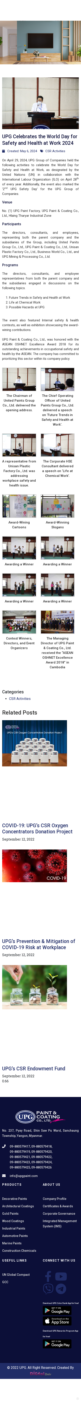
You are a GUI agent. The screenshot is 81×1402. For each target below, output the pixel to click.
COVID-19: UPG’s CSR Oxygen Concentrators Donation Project (37, 829)
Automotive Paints (15, 1236)
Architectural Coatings (18, 1206)
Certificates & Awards (58, 1206)
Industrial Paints (13, 1228)
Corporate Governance (59, 1213)
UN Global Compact (16, 1274)
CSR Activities (55, 151)
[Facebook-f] (48, 1276)
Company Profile (54, 1199)
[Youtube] (61, 1276)
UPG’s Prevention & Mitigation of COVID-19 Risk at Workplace (38, 944)
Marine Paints (12, 1243)
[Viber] (48, 1288)
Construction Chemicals (19, 1250)
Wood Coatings (13, 1221)
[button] (77, 1398)
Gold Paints (10, 1213)
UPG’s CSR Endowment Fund (33, 1069)
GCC (5, 1282)
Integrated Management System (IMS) (60, 1223)
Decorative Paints (14, 1199)
